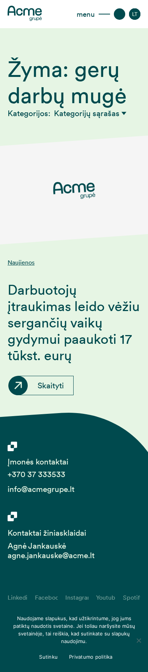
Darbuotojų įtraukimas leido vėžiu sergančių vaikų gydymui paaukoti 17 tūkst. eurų (74, 323)
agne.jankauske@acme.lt (51, 555)
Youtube (105, 597)
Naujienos (21, 262)
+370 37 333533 (36, 474)
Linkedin (17, 597)
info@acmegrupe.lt (41, 489)
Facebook (46, 597)
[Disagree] (138, 640)
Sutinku (48, 657)
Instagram (76, 597)
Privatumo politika (91, 657)
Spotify (131, 597)
